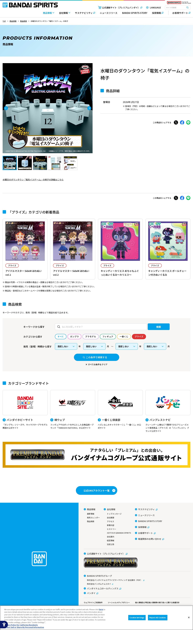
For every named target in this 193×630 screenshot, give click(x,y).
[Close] (189, 617)
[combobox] (177, 7)
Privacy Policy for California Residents (21, 625)
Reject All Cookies (157, 617)
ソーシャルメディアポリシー (119, 602)
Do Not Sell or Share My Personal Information (24, 627)
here (101, 609)
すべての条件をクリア (97, 364)
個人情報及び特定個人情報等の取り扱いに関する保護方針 (157, 602)
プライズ (12, 265)
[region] (96, 618)
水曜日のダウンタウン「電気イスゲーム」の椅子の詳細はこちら (33, 179)
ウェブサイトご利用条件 (93, 602)
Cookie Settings (137, 617)
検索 (158, 326)
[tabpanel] (48, 108)
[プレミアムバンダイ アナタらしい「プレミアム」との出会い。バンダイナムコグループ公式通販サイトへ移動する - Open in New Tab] (96, 455)
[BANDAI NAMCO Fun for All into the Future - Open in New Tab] (179, 3)
